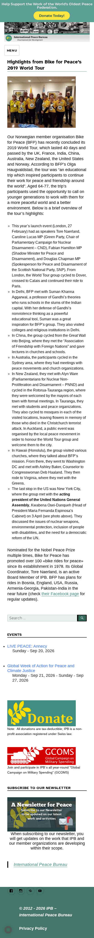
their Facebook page (60, 593)
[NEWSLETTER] (47, 814)
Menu (12, 50)
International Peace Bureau (40, 864)
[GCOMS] (47, 756)
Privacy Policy (33, 928)
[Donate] (47, 713)
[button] (8, 930)
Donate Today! (51, 15)
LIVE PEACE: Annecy (27, 646)
